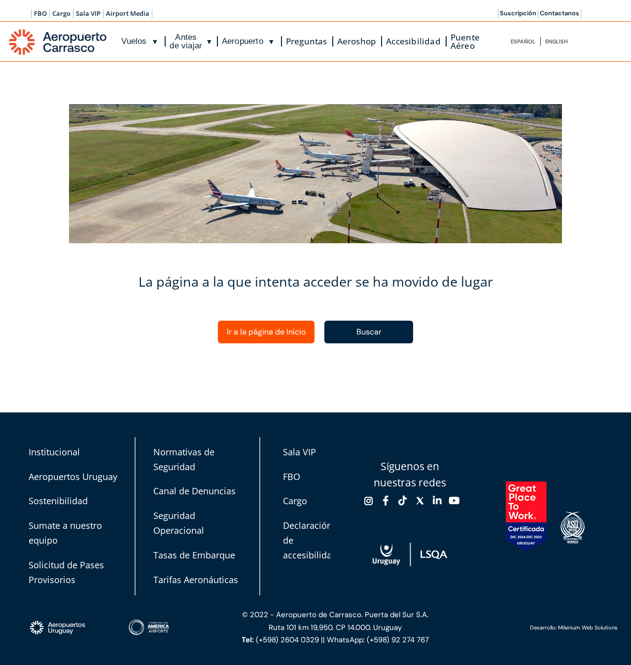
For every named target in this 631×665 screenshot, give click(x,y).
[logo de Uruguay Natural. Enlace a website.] (410, 554)
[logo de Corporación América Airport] (177, 627)
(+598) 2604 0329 (287, 640)
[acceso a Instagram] (369, 501)
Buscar (369, 332)
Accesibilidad (413, 41)
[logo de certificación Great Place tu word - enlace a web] (526, 516)
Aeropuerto (248, 41)
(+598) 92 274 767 (398, 640)
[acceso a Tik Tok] (403, 501)
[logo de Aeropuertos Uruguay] (75, 628)
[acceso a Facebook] (386, 501)
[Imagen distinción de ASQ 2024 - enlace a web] (572, 527)
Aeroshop (357, 41)
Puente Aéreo (465, 41)
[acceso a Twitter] (420, 501)
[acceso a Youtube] (454, 501)
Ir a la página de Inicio (266, 332)
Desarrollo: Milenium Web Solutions (574, 627)
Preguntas (306, 41)
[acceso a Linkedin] (437, 501)
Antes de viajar (190, 41)
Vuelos (139, 41)
